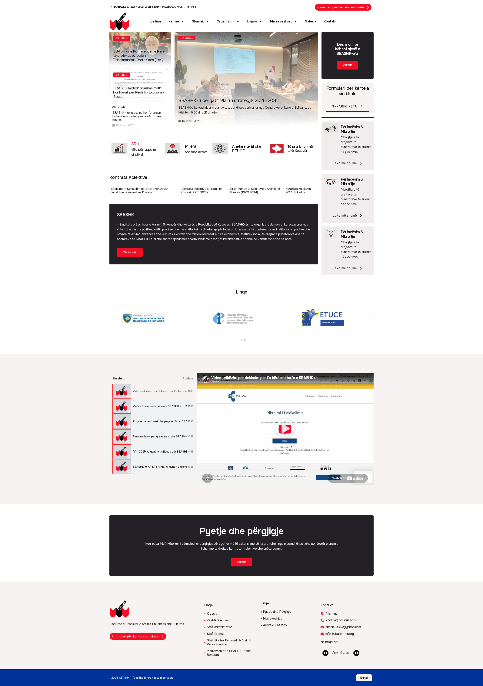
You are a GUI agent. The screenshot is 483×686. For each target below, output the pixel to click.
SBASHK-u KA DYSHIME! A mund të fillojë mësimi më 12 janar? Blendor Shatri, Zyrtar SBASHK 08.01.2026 (160, 466)
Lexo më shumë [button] (345, 163)
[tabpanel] (285, 429)
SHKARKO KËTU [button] (345, 106)
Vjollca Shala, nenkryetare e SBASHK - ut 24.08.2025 (160, 406)
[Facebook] (325, 653)
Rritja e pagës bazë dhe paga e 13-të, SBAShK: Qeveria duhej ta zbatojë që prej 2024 (160, 421)
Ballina (155, 21)
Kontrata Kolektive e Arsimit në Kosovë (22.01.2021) (201, 190)
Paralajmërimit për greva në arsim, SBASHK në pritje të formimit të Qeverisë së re (160, 436)
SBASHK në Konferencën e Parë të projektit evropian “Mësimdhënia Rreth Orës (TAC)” (139, 55)
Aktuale (121, 38)
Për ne (173, 21)
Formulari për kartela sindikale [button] (340, 7)
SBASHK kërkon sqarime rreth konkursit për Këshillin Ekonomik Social (138, 92)
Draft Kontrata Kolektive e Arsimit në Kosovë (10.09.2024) (255, 190)
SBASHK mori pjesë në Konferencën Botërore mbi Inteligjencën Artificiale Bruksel (136, 116)
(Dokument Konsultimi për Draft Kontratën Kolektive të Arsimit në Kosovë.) (139, 190)
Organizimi (225, 21)
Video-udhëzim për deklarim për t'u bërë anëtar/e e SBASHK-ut (160, 391)
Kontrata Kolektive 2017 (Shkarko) (298, 190)
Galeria (310, 21)
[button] (113, 318)
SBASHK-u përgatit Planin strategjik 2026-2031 (227, 100)
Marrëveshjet (281, 21)
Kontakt (330, 21)
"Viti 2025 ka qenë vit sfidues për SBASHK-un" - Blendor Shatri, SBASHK (160, 451)
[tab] (153, 391)
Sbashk (198, 21)
